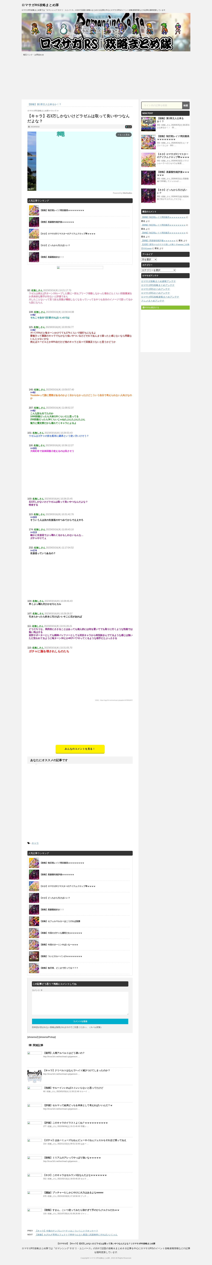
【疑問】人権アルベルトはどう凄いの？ (64, 1053)
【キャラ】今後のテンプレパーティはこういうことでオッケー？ (66, 1231)
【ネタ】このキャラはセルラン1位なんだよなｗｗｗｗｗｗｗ (75, 1175)
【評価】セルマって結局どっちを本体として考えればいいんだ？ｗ (77, 1105)
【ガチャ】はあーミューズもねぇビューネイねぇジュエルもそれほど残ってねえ (84, 1140)
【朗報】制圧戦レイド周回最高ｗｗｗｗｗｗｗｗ (163, 217)
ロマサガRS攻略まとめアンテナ (158, 285)
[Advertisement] (80, 725)
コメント (37, 990)
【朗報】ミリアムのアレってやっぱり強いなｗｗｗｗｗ (72, 1157)
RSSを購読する (151, 307)
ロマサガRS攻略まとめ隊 (40, 5)
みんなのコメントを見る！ (80, 749)
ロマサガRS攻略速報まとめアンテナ (160, 297)
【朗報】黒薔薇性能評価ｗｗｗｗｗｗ (158, 240)
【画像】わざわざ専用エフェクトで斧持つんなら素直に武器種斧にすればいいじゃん (76, 1234)
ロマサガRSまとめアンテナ (155, 289)
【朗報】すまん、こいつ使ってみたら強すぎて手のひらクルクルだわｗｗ (81, 1210)
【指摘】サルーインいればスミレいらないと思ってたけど (73, 1088)
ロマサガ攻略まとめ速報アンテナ (158, 281)
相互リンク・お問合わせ (33, 55)
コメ (128, 127)
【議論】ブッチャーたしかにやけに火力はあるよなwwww (73, 1192)
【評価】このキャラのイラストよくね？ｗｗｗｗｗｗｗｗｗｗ (75, 1123)
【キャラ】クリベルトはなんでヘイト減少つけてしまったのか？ (76, 1070)
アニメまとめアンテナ (152, 301)
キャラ (35, 843)
